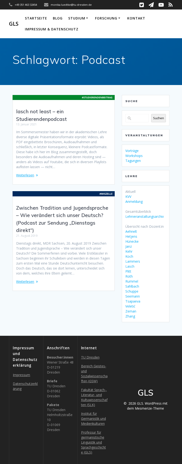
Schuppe (131, 291)
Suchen (158, 118)
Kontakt (136, 18)
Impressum (21, 375)
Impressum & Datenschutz (51, 29)
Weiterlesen (25, 175)
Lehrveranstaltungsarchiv (144, 216)
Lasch (129, 266)
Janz (128, 246)
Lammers (132, 261)
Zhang (130, 316)
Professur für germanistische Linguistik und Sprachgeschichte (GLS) (93, 442)
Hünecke (132, 241)
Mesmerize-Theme (149, 408)
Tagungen (133, 160)
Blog (58, 18)
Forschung (106, 18)
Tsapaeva (132, 301)
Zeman (130, 311)
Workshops (134, 155)
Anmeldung (134, 201)
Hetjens (131, 236)
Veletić (130, 306)
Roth (129, 276)
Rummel (131, 281)
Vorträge (132, 150)
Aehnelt (131, 231)
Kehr (128, 251)
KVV (128, 196)
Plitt (128, 271)
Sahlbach (132, 286)
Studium (76, 18)
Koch (129, 256)
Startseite (36, 18)
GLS (13, 23)
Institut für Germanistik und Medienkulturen (93, 418)
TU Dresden (90, 357)
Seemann (132, 296)
